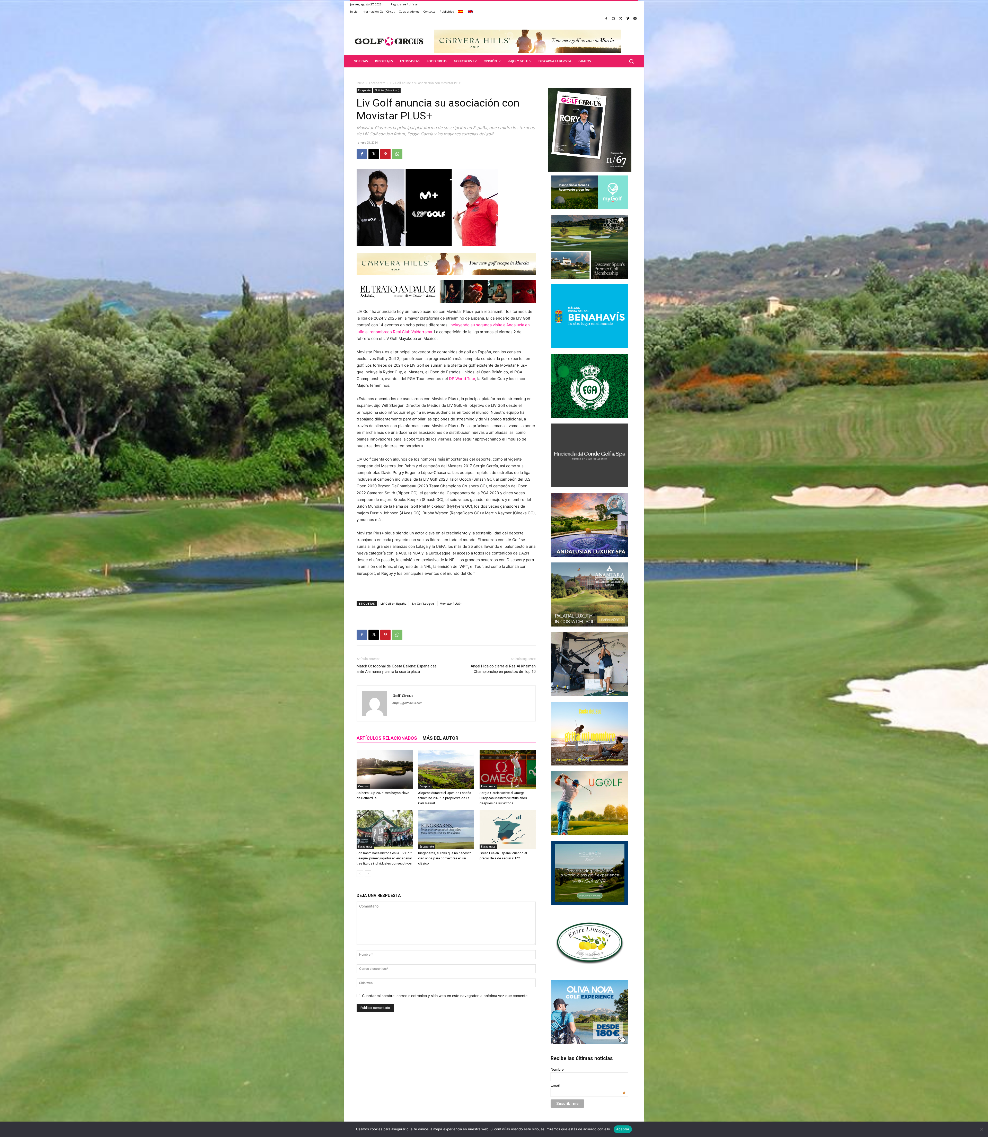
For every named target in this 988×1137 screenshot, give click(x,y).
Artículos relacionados (387, 738)
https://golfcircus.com (407, 703)
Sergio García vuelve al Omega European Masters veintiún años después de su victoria (503, 798)
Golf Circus (402, 695)
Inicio (360, 83)
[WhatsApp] (397, 154)
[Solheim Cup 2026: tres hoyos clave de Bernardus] (385, 769)
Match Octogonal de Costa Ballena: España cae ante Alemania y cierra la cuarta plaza (397, 669)
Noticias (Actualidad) (387, 90)
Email (588, 1085)
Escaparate (377, 83)
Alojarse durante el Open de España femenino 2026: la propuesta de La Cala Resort (444, 798)
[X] (621, 19)
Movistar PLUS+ (451, 603)
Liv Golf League (423, 603)
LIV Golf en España (394, 603)
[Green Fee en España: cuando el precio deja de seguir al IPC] (508, 829)
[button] (631, 61)
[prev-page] (360, 873)
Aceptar (622, 1129)
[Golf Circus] (389, 41)
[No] (981, 1129)
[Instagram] (613, 19)
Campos (363, 786)
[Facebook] (606, 19)
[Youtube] (635, 19)
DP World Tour (462, 378)
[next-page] (368, 873)
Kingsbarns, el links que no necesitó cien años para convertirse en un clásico (445, 858)
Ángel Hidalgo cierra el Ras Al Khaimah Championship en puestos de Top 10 (503, 669)
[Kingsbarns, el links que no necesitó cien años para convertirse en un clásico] (446, 829)
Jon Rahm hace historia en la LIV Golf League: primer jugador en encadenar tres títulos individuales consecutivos (384, 858)
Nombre (557, 1069)
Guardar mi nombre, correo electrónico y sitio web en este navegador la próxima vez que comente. (445, 995)
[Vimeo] (628, 19)
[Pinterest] (385, 154)
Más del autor (440, 738)
